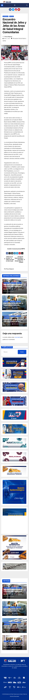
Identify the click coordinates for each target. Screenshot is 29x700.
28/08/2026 (8, 594)
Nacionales (5, 16)
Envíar (22, 352)
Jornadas (6, 301)
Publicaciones (7, 347)
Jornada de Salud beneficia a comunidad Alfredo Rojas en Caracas (19, 259)
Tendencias (6, 624)
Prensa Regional (8, 36)
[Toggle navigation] (14, 5)
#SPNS (4, 40)
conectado (17, 337)
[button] (26, 5)
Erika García (16, 307)
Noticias (11, 16)
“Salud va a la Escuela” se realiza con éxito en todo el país (10, 258)
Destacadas (6, 282)
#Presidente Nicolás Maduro (19, 38)
